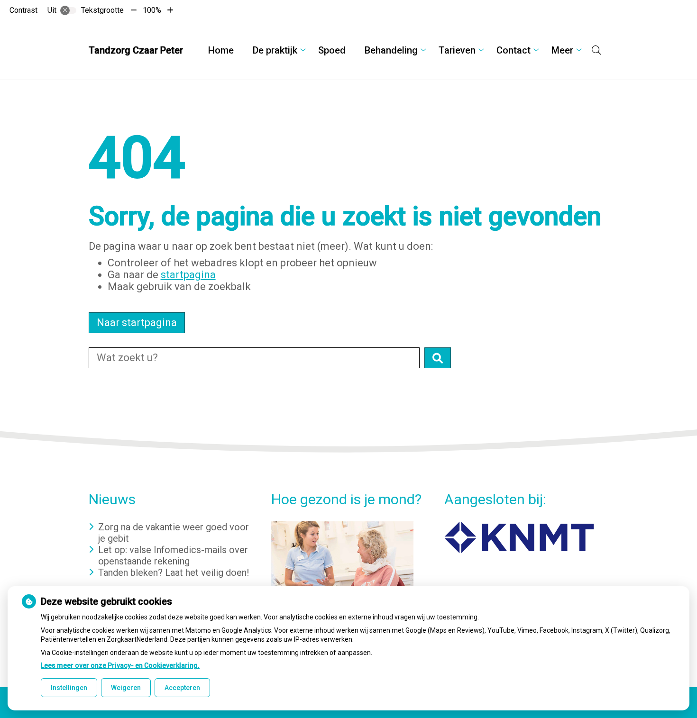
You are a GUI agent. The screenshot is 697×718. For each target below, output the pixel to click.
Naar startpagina (137, 322)
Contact (513, 50)
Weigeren (126, 687)
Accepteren (182, 687)
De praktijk (275, 50)
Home (221, 50)
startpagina (188, 275)
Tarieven (457, 50)
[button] (437, 357)
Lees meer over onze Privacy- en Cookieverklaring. (120, 665)
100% (152, 10)
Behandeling (391, 50)
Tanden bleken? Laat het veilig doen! (173, 572)
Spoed (332, 50)
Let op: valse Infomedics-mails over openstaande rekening (173, 555)
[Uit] (68, 10)
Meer (562, 50)
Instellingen (69, 687)
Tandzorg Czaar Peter (136, 50)
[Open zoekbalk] (596, 50)
